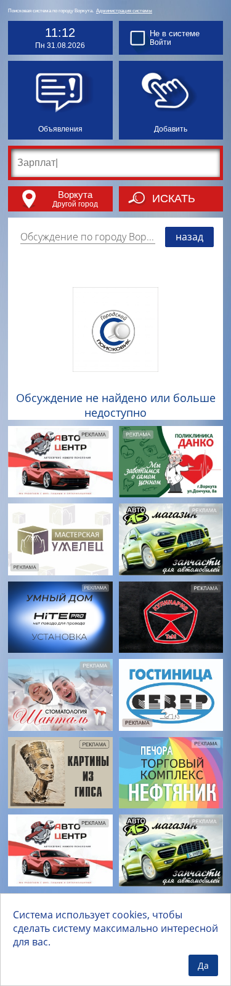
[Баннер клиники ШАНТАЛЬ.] (60, 695)
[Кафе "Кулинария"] (171, 617)
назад (189, 236)
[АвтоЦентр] (60, 462)
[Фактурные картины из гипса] (60, 773)
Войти (160, 42)
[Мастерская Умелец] (60, 539)
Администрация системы (124, 11)
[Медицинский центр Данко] (171, 462)
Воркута (75, 194)
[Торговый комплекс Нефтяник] (171, 773)
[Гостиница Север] (171, 695)
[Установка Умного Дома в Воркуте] (60, 617)
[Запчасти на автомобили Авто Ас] (171, 539)
